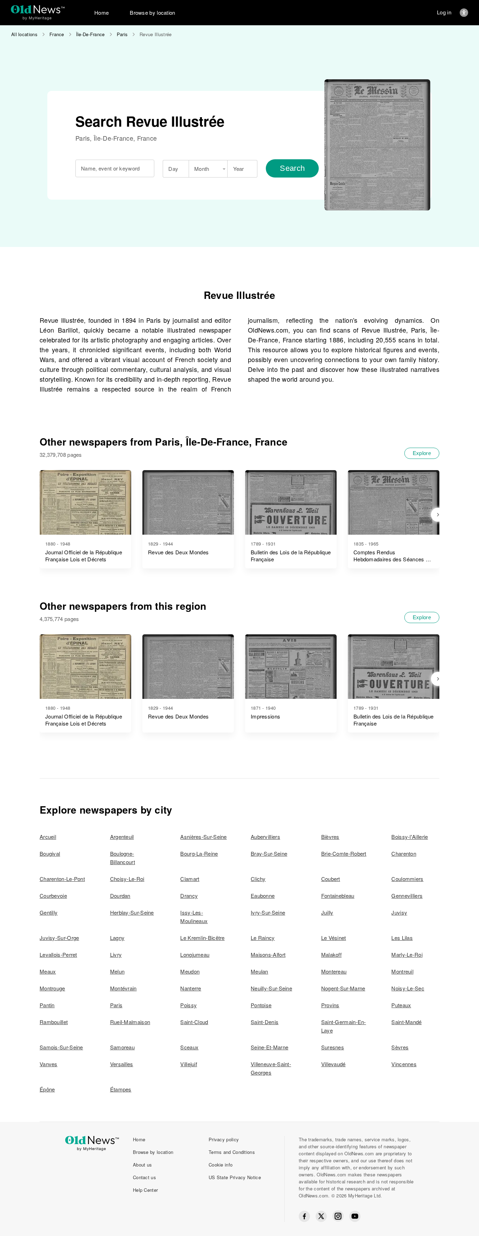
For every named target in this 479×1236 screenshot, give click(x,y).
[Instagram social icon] (338, 1216)
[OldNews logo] (38, 9)
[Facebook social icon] (304, 1216)
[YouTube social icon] (354, 1216)
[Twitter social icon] (321, 1216)
